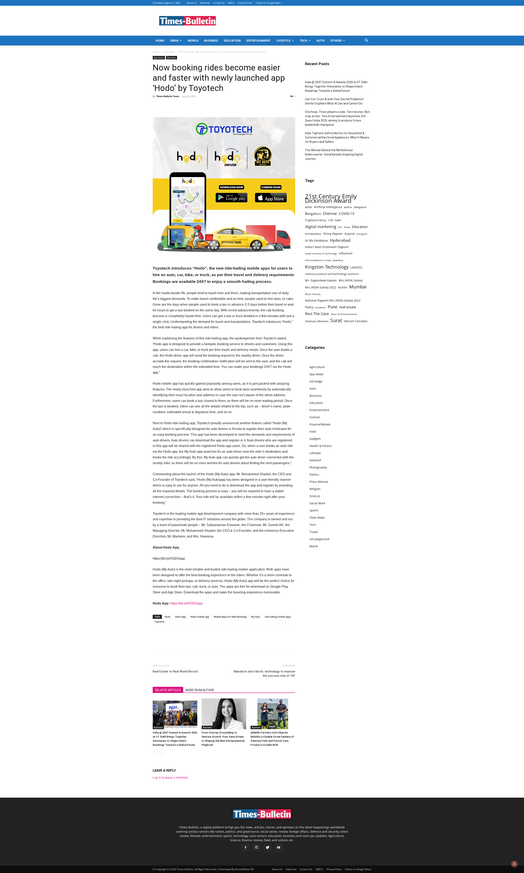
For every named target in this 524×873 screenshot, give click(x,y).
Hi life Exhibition (316, 240)
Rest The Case (317, 314)
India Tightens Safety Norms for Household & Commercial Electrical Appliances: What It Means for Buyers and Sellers (337, 137)
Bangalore (360, 207)
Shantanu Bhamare (317, 321)
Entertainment (258, 40)
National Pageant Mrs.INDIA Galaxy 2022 (332, 300)
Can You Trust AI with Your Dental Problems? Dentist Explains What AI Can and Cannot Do (334, 101)
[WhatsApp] (176, 105)
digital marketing (320, 226)
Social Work (317, 503)
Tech (303, 40)
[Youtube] (278, 848)
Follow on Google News (268, 2)
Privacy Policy (245, 2)
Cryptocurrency (315, 220)
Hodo (168, 616)
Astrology (315, 381)
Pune (332, 307)
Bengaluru (313, 214)
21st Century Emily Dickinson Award (331, 198)
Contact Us (219, 2)
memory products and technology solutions (332, 274)
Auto (320, 40)
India (174, 40)
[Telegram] (194, 105)
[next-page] (161, 753)
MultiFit (342, 287)
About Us (192, 2)
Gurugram (362, 233)
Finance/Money (319, 424)
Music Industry (313, 294)
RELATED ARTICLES (168, 690)
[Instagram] (256, 847)
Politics (314, 474)
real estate (347, 307)
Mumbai (358, 287)
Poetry (309, 307)
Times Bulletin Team (167, 96)
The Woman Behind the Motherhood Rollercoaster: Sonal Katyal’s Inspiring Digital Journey (334, 154)
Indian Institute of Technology (321, 253)
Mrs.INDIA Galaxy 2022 (320, 287)
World (193, 40)
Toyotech (159, 621)
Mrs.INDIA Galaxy (351, 280)
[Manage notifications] (514, 864)
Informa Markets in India (318, 260)
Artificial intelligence (328, 207)
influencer (346, 253)
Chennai (330, 213)
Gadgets (315, 439)
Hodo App (180, 616)
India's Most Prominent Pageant (327, 247)
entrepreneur (313, 234)
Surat (336, 320)
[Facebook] (157, 105)
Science (314, 496)
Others (336, 40)
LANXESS (356, 267)
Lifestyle (283, 40)
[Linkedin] (185, 105)
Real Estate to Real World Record (175, 671)
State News (317, 517)
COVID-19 (346, 213)
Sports (313, 510)
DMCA (231, 2)
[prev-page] (155, 753)
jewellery (338, 260)
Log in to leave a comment (170, 777)
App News (169, 51)
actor (308, 207)
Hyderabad (340, 240)
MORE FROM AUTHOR (200, 690)
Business (211, 40)
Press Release (318, 482)
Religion (315, 489)
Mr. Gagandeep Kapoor (321, 280)
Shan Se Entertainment (344, 314)
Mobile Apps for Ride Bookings (230, 616)
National (315, 460)
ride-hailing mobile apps (278, 616)
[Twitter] (166, 105)
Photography (318, 467)
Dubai (347, 227)
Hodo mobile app (199, 616)
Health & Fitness (320, 446)
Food (312, 431)
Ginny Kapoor (333, 233)
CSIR (330, 220)
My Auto (255, 616)
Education (232, 40)
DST (340, 227)
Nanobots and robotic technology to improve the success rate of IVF (264, 674)
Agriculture (317, 367)
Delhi (338, 220)
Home (160, 40)
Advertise (205, 2)
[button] (366, 41)
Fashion (314, 417)
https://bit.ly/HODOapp (186, 603)
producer (320, 307)
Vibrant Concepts (355, 321)
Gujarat (349, 234)
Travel (313, 532)
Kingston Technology (327, 267)
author (348, 207)
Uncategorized (319, 539)
